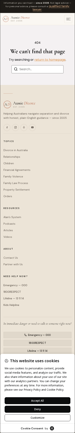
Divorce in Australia (15, 150)
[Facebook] (6, 127)
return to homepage (50, 59)
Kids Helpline (11, 305)
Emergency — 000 (15, 285)
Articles (8, 230)
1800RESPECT (12, 291)
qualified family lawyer (51, 8)
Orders (7, 196)
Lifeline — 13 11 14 (13, 298)
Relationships (11, 156)
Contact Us (10, 257)
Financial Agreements (16, 170)
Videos (7, 236)
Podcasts (9, 223)
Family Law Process (15, 183)
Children (8, 163)
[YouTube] (32, 127)
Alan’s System (12, 217)
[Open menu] (68, 19)
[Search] (16, 70)
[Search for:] (37, 69)
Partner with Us (13, 264)
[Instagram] (15, 127)
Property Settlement (16, 189)
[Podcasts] (23, 127)
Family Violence (13, 176)
